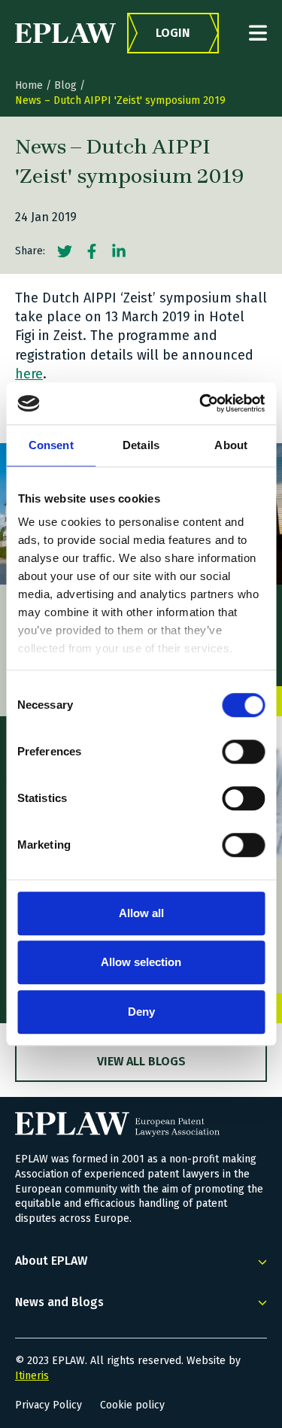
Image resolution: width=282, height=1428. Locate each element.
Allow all (141, 913)
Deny (141, 1011)
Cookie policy (132, 1405)
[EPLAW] (65, 33)
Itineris (32, 1375)
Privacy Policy (48, 1405)
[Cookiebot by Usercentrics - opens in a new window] (201, 403)
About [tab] (230, 445)
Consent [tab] (51, 445)
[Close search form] (258, 33)
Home (29, 85)
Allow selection (141, 962)
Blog (65, 85)
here (29, 374)
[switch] (243, 752)
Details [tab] (141, 445)
